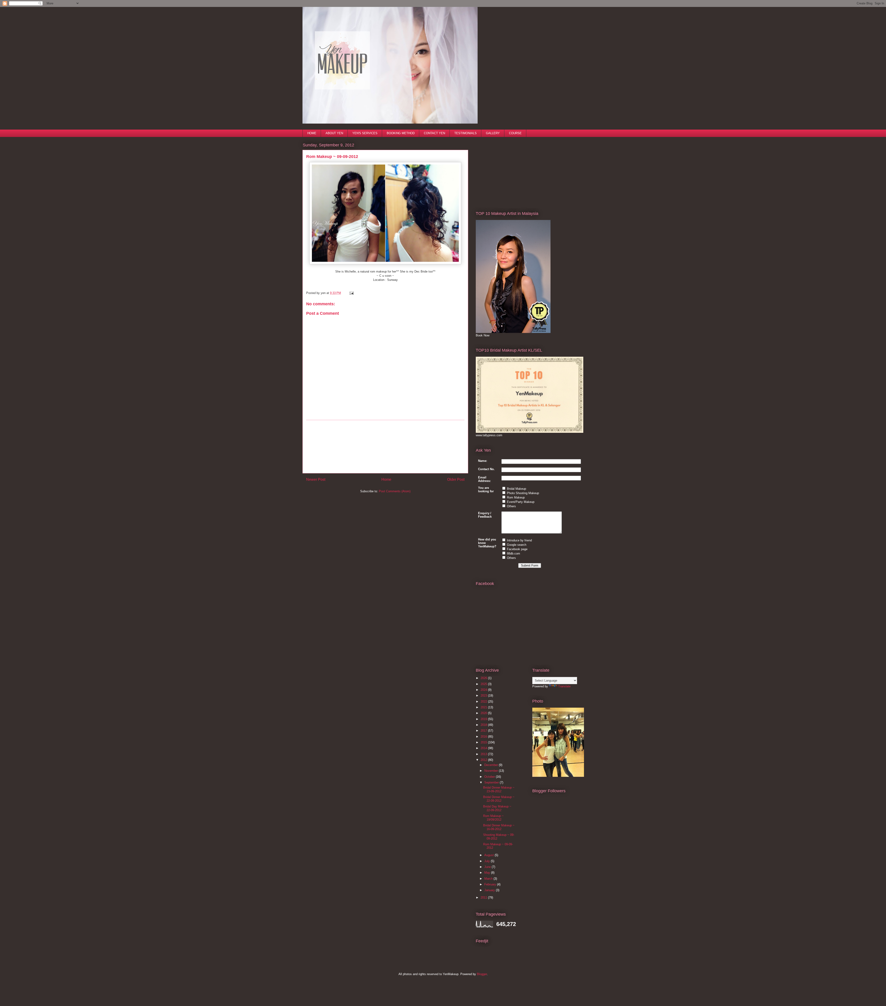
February (490, 884)
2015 (484, 742)
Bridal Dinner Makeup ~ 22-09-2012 (499, 798)
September (492, 782)
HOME (311, 133)
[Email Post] (351, 293)
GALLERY (493, 133)
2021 (484, 707)
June (488, 867)
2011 (484, 897)
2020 (484, 713)
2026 (484, 678)
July (487, 861)
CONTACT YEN (434, 133)
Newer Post (315, 479)
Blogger (482, 974)
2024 (484, 689)
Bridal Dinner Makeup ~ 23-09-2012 (499, 789)
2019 (484, 719)
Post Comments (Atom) (394, 491)
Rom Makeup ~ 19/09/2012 (493, 817)
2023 (484, 695)
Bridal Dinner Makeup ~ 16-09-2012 (499, 827)
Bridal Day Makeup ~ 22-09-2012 (497, 808)
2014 (484, 748)
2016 (484, 736)
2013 (484, 754)
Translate (564, 686)
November (491, 770)
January (490, 890)
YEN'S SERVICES (364, 133)
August (489, 855)
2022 (484, 701)
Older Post (455, 479)
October (490, 776)
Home (386, 479)
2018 (484, 725)
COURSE (515, 133)
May (487, 872)
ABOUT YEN (334, 133)
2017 (484, 730)
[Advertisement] (385, 447)
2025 (484, 684)
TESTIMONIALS (465, 133)
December (491, 765)
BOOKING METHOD (401, 133)
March (489, 878)
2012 (484, 760)
